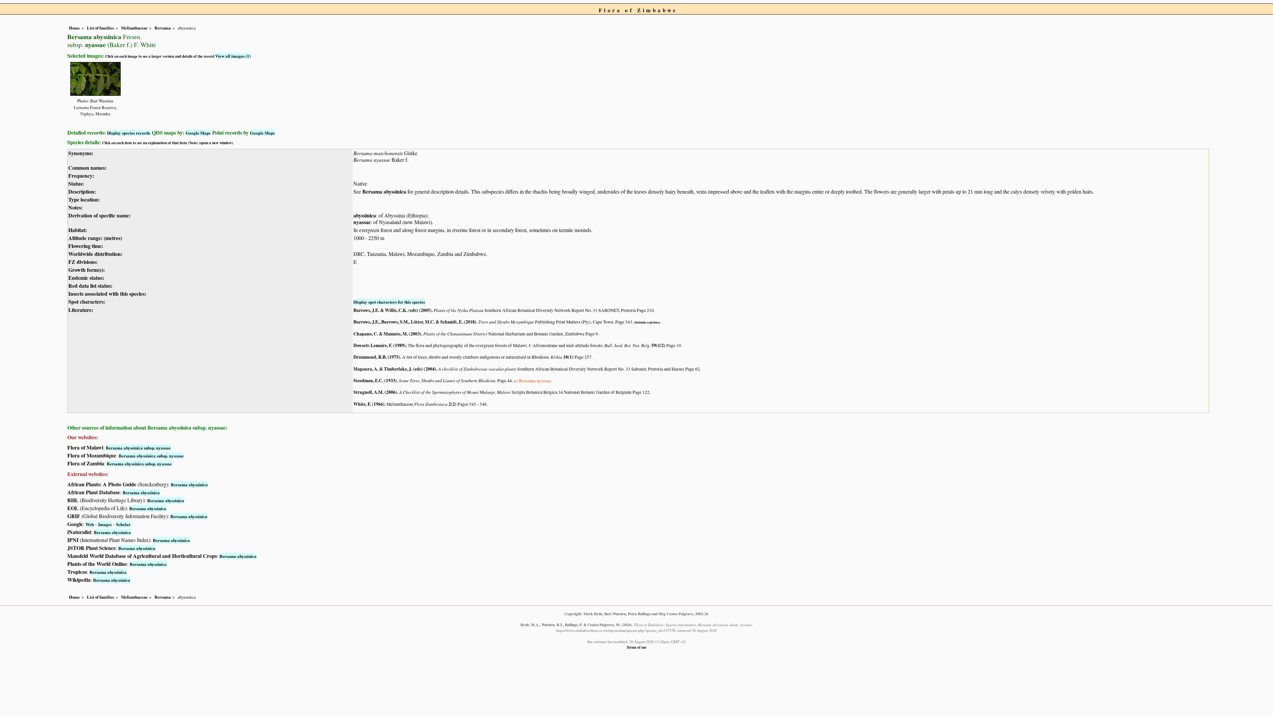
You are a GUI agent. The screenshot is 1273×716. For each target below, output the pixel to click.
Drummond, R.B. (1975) (376, 357)
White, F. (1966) (369, 404)
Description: (82, 191)
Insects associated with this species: (107, 293)
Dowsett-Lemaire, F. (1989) (379, 345)
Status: (76, 183)
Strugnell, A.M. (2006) (375, 392)
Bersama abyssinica (384, 191)
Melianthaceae (134, 28)
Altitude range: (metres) (95, 238)
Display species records (128, 133)
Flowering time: (85, 246)
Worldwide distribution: (95, 254)
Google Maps (198, 133)
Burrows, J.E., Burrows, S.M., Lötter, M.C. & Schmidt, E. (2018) (414, 322)
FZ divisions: (82, 262)
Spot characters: (86, 301)
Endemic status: (86, 277)
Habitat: (77, 230)
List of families (100, 28)
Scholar (123, 524)
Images (105, 524)
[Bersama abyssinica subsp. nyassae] (95, 78)
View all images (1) (233, 56)
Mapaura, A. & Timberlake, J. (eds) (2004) (394, 369)
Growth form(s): (86, 269)
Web (90, 524)
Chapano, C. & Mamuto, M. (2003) (387, 333)
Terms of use (636, 647)
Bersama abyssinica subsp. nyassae (138, 448)
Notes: (75, 207)
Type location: (84, 199)
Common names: (87, 167)
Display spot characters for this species (389, 302)
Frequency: (81, 175)
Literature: (80, 310)
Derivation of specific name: (99, 215)
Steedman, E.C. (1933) (375, 380)
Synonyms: (80, 153)
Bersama (162, 28)
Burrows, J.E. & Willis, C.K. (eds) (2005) (392, 310)
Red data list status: (90, 285)
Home (74, 28)
